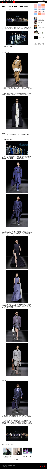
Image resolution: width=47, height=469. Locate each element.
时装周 (43, 7)
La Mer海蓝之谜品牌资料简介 (35, 41)
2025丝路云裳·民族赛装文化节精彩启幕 (41, 27)
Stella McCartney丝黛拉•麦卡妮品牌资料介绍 (35, 35)
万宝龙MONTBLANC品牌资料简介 (39, 35)
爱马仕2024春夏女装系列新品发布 (41, 25)
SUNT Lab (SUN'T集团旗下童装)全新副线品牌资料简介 (35, 42)
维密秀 (36, 9)
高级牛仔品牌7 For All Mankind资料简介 (39, 44)
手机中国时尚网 (43, 0)
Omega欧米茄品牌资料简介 (39, 42)
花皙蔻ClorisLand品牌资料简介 (43, 35)
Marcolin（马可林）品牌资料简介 (35, 44)
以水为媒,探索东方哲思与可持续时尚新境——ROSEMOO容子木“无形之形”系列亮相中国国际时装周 (7, 456)
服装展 (43, 11)
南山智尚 (12, 444)
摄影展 (43, 9)
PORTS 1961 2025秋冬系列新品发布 (41, 17)
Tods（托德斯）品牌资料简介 (39, 41)
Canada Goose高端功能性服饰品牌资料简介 (43, 44)
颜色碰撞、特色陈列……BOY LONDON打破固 (41, 22)
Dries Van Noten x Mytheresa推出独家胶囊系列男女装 (41, 20)
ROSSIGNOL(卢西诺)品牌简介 (43, 43)
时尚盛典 (39, 7)
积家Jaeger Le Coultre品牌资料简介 (43, 41)
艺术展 (39, 9)
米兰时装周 (36, 7)
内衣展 (39, 11)
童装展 (36, 11)
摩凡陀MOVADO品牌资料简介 (36, 43)
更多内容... (17, 459)
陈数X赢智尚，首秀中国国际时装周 (17, 455)
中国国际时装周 (7, 444)
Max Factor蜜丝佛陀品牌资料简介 (43, 42)
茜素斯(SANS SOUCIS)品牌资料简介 (39, 43)
